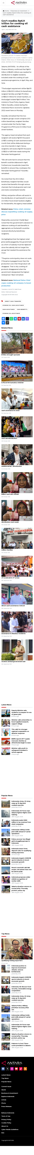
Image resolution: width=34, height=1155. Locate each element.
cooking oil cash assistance (13, 305)
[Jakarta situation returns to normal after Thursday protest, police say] (5, 889)
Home (6, 11)
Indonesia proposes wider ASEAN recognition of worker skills (21, 879)
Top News (5, 934)
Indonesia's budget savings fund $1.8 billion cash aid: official (15, 493)
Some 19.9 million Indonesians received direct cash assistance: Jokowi (16, 605)
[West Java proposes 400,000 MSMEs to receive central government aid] (17, 650)
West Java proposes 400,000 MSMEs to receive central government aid (16, 660)
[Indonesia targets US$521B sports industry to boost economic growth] (5, 861)
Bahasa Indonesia (7, 1113)
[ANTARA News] (18, 2)
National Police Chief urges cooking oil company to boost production (16, 283)
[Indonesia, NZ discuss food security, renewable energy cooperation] (5, 989)
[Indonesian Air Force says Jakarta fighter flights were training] (5, 813)
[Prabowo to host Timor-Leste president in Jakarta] (5, 1046)
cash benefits (22, 309)
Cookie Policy (6, 1123)
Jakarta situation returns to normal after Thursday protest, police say (21, 888)
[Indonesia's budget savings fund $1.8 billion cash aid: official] (17, 482)
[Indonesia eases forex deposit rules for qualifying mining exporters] (5, 851)
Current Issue (6, 1086)
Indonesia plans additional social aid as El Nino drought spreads (16, 354)
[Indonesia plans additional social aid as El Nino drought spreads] (17, 343)
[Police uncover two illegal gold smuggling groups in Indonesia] (5, 842)
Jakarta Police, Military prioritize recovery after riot (20, 1008)
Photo (3, 1103)
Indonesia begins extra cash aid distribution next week (13, 521)
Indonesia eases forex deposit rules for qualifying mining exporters (21, 850)
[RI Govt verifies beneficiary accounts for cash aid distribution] (17, 427)
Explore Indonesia (7, 1096)
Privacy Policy (6, 1119)
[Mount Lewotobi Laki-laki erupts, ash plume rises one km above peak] (5, 870)
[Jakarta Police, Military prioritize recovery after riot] (5, 1008)
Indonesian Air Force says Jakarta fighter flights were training (21, 813)
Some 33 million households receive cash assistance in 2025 (15, 409)
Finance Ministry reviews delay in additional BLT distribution (13, 465)
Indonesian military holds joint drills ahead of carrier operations (21, 832)
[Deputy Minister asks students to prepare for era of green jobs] (5, 713)
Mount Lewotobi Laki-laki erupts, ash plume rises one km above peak (22, 869)
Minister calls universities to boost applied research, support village (22, 722)
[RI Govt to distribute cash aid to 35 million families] (17, 538)
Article (3, 1100)
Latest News (6, 705)
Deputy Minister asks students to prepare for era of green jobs (21, 712)
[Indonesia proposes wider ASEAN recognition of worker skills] (5, 880)
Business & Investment (19, 11)
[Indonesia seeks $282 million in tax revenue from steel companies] (5, 823)
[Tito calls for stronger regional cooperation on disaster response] (5, 732)
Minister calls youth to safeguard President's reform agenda (20, 750)
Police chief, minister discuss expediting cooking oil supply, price (17, 212)
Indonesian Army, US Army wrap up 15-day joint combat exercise (21, 803)
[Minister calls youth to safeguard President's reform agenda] (5, 751)
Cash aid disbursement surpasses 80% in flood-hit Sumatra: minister (16, 382)
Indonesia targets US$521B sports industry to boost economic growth (21, 860)
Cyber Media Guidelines (9, 1129)
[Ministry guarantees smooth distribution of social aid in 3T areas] (17, 566)
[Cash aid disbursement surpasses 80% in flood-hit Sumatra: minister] (17, 371)
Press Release (6, 1106)
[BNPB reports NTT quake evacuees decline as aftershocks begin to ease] (5, 741)
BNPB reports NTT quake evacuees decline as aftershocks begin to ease (21, 741)
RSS (2, 1133)
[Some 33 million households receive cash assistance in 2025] (17, 399)
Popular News (7, 796)
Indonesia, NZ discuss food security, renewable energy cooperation (21, 989)
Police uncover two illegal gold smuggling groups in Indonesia (21, 841)
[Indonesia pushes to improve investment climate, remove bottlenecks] (5, 968)
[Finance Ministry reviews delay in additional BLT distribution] (17, 455)
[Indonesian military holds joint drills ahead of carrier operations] (5, 832)
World (3, 1090)
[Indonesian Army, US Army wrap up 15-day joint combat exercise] (5, 804)
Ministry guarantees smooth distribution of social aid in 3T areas (16, 577)
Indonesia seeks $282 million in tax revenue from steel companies (21, 822)
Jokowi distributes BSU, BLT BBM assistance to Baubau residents (14, 632)
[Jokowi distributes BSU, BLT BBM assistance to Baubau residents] (17, 622)
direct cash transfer (13, 301)
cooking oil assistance (11, 313)
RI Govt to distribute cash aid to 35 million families (14, 549)
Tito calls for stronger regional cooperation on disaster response (20, 731)
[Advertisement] (17, 684)
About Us (4, 1126)
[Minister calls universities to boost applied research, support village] (5, 723)
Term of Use (5, 1116)
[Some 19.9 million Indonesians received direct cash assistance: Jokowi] (17, 594)
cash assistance (8, 309)
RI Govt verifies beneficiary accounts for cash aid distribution (16, 437)
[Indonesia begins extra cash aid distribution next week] (17, 510)
